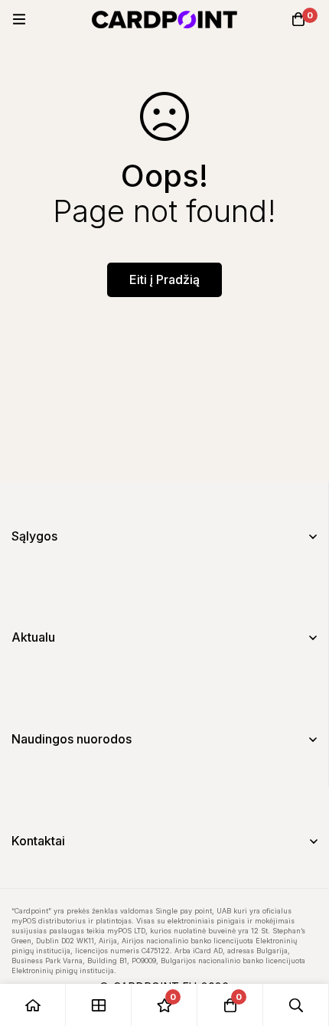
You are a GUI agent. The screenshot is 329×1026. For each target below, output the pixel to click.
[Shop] (99, 1005)
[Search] (296, 1005)
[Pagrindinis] (33, 1005)
